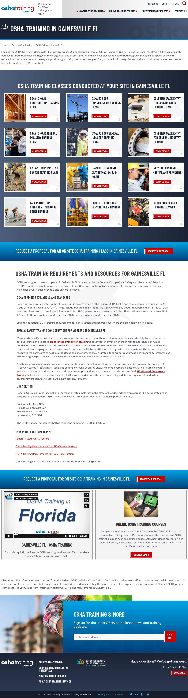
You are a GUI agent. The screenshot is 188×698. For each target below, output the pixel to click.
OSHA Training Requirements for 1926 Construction (45, 454)
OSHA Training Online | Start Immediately (54, 669)
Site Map (119, 694)
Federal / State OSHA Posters (32, 438)
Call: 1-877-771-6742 (170, 3)
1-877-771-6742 (175, 667)
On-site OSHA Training (91, 11)
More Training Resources (155, 11)
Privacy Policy (104, 694)
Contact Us (153, 3)
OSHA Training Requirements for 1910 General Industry (46, 446)
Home (5, 45)
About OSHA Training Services (55, 681)
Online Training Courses (122, 11)
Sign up (169, 636)
